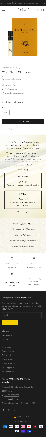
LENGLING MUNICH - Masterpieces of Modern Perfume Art (19, 68)
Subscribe (10, 322)
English (28, 417)
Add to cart (23, 121)
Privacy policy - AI (8, 363)
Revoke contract (8, 371)
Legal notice (6, 347)
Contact (5, 339)
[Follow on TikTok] (15, 410)
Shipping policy (8, 367)
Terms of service (8, 351)
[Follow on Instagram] (9, 410)
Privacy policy (7, 359)
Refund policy (7, 355)
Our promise (7, 335)
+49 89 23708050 (11, 395)
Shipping (19, 79)
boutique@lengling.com (13, 399)
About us (5, 331)
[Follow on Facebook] (3, 410)
